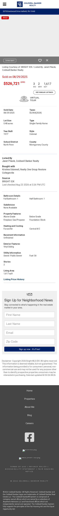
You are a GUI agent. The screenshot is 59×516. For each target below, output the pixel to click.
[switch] (40, 60)
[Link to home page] (29, 4)
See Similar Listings (44, 92)
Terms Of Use (18, 466)
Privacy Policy (38, 466)
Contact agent (9, 60)
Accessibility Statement (20, 469)
